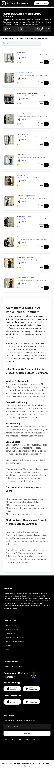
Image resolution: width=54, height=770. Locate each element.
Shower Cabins (22, 114)
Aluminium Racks (23, 237)
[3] (26, 741)
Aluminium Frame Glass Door (28, 257)
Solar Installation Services (15, 637)
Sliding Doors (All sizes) (26, 196)
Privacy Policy (37, 763)
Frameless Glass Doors (26, 278)
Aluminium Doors (23, 52)
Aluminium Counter (24, 216)
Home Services (11, 625)
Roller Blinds (21, 155)
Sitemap (8, 645)
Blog (7, 649)
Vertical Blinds (22, 134)
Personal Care (10, 633)
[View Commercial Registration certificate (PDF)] (33, 674)
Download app (41, 3)
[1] (13, 741)
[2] (20, 741)
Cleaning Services (12, 629)
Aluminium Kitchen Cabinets (27, 93)
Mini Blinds (21, 175)
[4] (33, 741)
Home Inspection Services (15, 641)
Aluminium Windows (24, 73)
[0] (6, 741)
